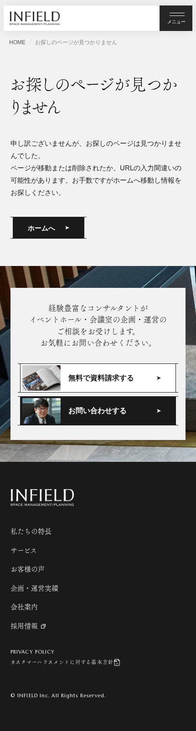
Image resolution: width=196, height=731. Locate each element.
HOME (17, 42)
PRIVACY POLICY (32, 652)
